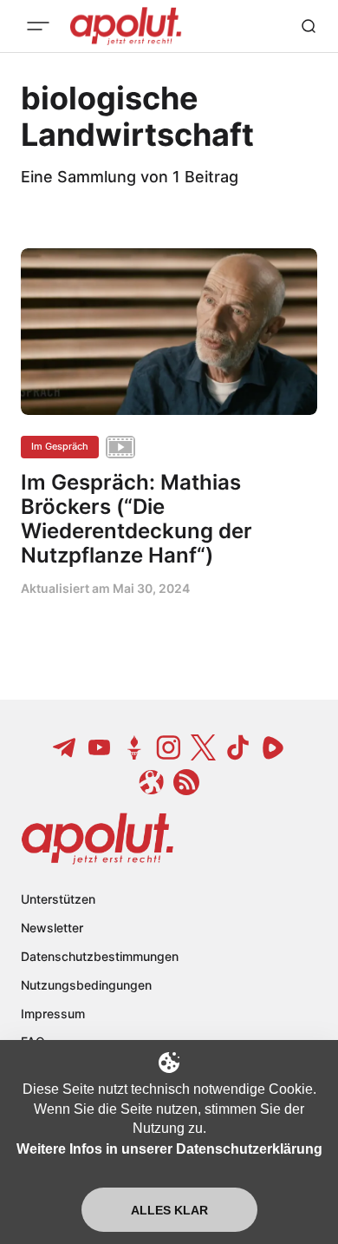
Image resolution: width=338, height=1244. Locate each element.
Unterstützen (58, 899)
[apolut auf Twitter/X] (204, 747)
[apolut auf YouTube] (100, 747)
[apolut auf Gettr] (134, 747)
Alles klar (169, 1210)
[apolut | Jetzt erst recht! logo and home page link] (97, 839)
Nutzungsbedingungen (86, 984)
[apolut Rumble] (273, 747)
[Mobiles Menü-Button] (38, 26)
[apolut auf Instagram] (169, 747)
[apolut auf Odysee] (152, 782)
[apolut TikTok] (238, 747)
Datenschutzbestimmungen (100, 956)
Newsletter (52, 927)
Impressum (53, 1013)
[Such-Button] (308, 26)
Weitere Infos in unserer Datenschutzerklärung (169, 1149)
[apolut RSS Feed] (186, 782)
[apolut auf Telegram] (65, 747)
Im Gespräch (59, 446)
